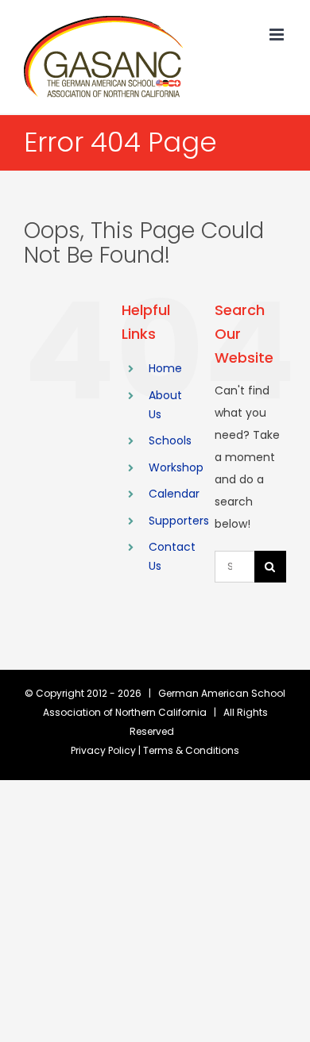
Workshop (176, 467)
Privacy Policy (103, 750)
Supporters (179, 521)
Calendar (174, 494)
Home (165, 368)
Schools (170, 440)
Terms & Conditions (191, 750)
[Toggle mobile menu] (277, 34)
